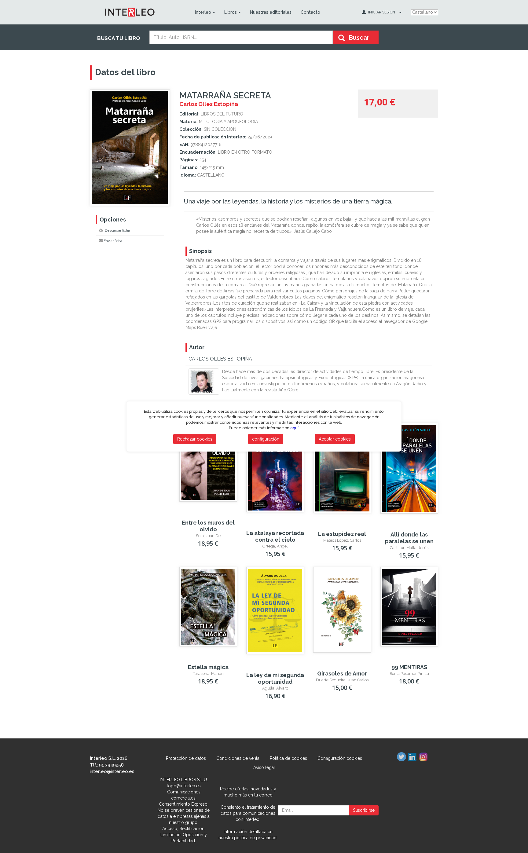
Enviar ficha (113, 241)
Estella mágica (208, 667)
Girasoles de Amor (342, 673)
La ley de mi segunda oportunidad (275, 678)
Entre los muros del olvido (208, 526)
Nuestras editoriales (271, 12)
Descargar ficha (117, 230)
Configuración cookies (339, 758)
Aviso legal (264, 767)
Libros (230, 12)
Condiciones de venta (237, 758)
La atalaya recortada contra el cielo (275, 536)
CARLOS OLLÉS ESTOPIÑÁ (220, 359)
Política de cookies (288, 758)
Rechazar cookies (194, 439)
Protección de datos (186, 758)
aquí (294, 428)
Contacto (310, 12)
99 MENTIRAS (409, 667)
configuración (265, 439)
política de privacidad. (255, 837)
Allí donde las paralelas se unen (409, 537)
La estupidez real (342, 534)
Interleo (203, 12)
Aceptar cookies (335, 439)
